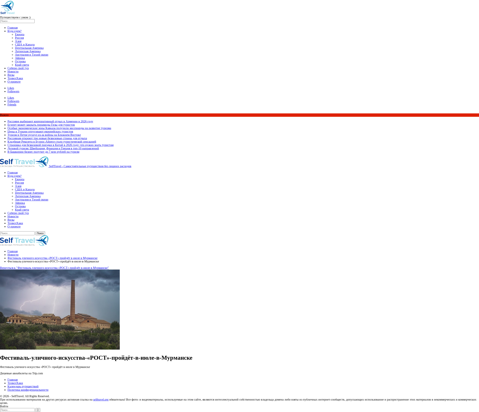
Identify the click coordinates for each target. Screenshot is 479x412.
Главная (12, 27)
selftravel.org (101, 399)
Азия (18, 41)
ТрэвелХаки (15, 78)
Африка (20, 58)
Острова (20, 61)
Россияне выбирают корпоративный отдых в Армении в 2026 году (50, 121)
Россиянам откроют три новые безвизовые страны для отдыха (47, 138)
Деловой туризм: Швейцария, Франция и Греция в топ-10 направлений (53, 148)
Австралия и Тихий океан (31, 54)
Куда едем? (14, 31)
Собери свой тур (18, 68)
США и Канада (25, 44)
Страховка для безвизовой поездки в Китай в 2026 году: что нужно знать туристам (60, 145)
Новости (13, 71)
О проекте (14, 81)
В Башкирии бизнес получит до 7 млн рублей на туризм (43, 151)
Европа (19, 34)
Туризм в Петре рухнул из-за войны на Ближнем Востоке (44, 134)
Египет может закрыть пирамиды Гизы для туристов (41, 124)
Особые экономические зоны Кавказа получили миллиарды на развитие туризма (59, 128)
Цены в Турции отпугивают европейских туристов (40, 131)
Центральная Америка (29, 47)
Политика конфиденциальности (27, 389)
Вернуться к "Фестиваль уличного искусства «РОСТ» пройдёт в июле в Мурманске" (54, 267)
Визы (10, 74)
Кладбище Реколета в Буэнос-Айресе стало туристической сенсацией (51, 141)
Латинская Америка (28, 51)
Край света (22, 64)
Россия (19, 37)
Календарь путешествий (23, 386)
